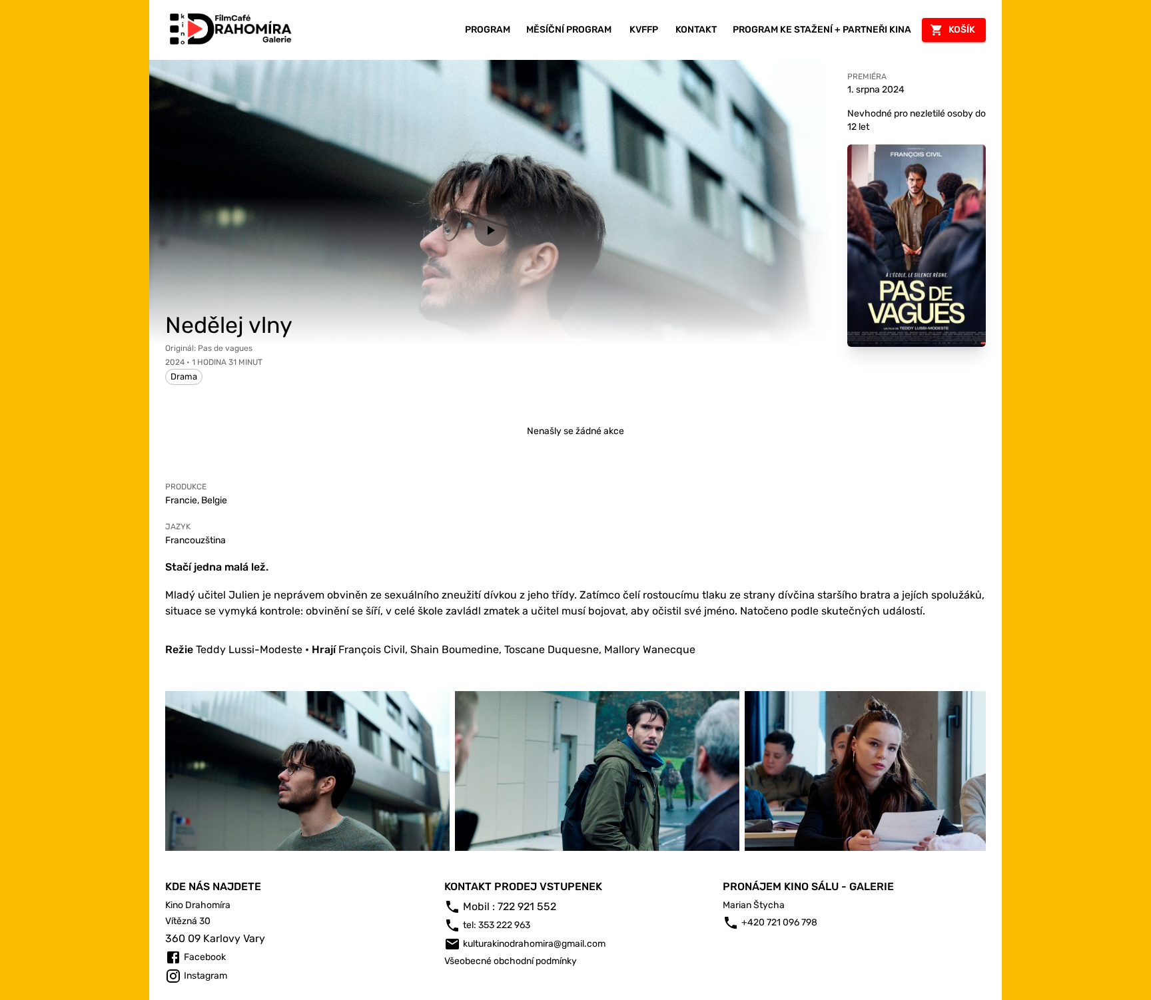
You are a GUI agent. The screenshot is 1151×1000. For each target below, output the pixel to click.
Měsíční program (568, 29)
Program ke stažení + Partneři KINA (822, 29)
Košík (962, 29)
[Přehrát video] (490, 230)
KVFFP (643, 29)
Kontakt (696, 29)
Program (487, 29)
